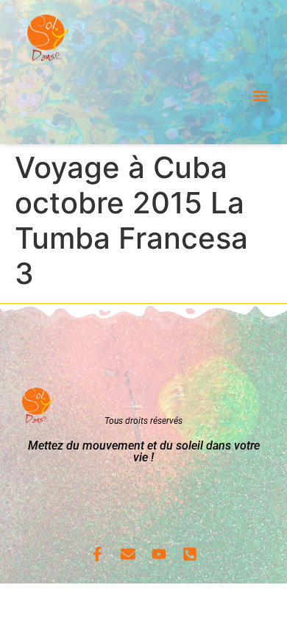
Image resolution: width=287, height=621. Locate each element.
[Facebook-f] (97, 554)
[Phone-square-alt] (190, 554)
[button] (260, 95)
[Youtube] (159, 554)
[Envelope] (128, 554)
